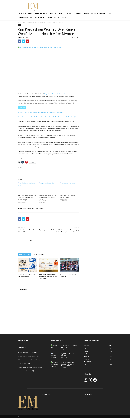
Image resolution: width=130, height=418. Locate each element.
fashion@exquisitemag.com (34, 367)
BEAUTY (52, 13)
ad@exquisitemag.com (37, 371)
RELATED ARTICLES (24, 254)
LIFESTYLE (69, 13)
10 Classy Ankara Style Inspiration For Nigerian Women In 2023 (68, 364)
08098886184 (24, 352)
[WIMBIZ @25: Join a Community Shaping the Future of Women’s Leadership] (69, 265)
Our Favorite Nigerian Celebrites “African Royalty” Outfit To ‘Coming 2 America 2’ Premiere (65, 231)
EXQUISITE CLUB (39, 17)
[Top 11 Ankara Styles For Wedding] (55, 356)
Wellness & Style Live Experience (95, 13)
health (24, 208)
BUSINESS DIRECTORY (25, 17)
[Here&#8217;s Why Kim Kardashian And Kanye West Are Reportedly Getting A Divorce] (27, 187)
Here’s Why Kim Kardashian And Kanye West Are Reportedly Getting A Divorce (40, 112)
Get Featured (62, 17)
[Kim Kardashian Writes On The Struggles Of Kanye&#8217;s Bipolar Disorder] (48, 187)
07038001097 (33, 352)
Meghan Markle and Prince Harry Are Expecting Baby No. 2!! (31, 231)
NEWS (30, 13)
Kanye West (31, 208)
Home (19, 22)
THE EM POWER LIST (40, 13)
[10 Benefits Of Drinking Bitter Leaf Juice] (55, 347)
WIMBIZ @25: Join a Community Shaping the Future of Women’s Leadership (68, 274)
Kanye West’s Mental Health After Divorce (56, 94)
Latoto (28, 363)
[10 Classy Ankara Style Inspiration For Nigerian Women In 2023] (55, 364)
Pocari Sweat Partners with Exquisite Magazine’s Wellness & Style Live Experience (26, 274)
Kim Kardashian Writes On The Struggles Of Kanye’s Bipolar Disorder (47, 197)
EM (20, 37)
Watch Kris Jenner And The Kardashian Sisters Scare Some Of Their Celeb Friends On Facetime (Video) (48, 117)
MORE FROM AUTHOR (38, 254)
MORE (78, 13)
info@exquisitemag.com (32, 356)
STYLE (60, 13)
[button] (110, 13)
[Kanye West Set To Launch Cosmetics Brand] (69, 187)
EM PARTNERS (51, 17)
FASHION (21, 13)
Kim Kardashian (40, 208)
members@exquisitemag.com (34, 359)
